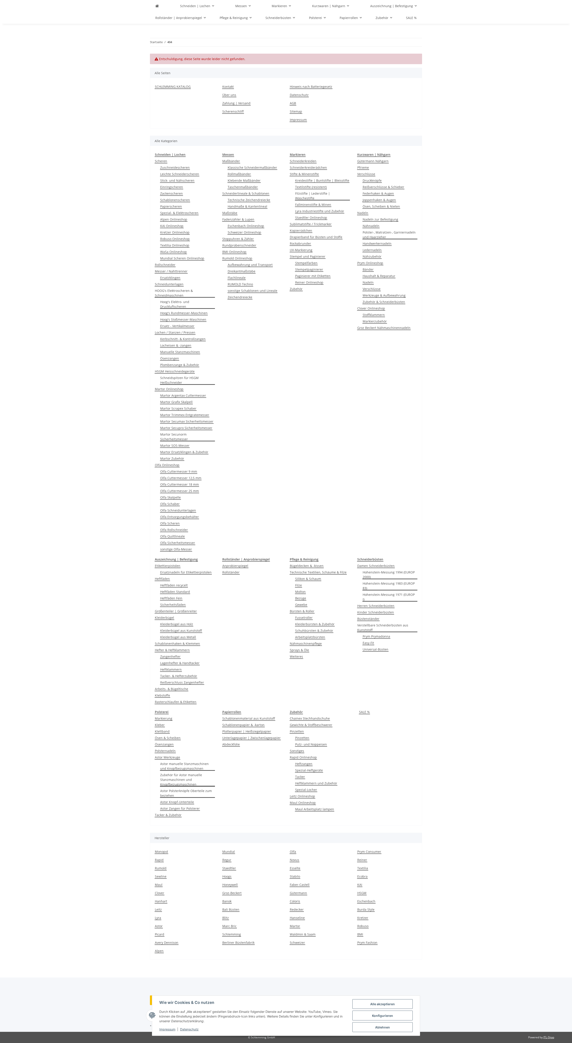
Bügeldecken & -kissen (307, 566)
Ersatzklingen (170, 278)
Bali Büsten (230, 909)
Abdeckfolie (231, 744)
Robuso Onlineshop (175, 239)
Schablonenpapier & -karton (243, 725)
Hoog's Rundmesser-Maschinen (184, 313)
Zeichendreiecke (240, 297)
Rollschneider (165, 265)
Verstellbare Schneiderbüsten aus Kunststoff (382, 627)
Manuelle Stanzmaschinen (180, 352)
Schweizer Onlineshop (244, 232)
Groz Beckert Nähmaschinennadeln (383, 328)
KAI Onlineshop (171, 226)
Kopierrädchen (301, 230)
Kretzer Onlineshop (174, 232)
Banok (226, 901)
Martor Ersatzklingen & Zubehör (184, 452)
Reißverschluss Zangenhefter (182, 682)
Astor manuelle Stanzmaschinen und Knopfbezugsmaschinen (184, 766)
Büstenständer (368, 619)
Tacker (300, 777)
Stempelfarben (306, 263)
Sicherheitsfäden (173, 605)
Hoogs (226, 876)
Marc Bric (229, 926)
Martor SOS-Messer (174, 445)
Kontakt (228, 86)
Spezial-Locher (306, 790)
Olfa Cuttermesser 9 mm (178, 471)
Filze (298, 585)
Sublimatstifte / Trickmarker (311, 224)
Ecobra (362, 876)
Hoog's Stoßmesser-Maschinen (183, 319)
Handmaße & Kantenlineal (247, 206)
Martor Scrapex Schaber (178, 408)
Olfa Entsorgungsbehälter (179, 517)
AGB (293, 103)
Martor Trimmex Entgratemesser (184, 415)
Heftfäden (162, 579)
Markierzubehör (375, 321)
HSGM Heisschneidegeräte (175, 371)
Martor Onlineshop (169, 389)
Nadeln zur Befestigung (380, 219)
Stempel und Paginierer (307, 256)
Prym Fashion (367, 942)
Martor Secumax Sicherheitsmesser (186, 421)
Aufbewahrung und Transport (250, 265)
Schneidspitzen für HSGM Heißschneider (179, 380)
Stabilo (295, 876)
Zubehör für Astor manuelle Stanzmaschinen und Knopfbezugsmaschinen (181, 779)
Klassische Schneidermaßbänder (252, 167)
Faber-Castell (299, 885)
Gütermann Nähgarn (373, 161)
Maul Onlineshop (303, 803)
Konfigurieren (382, 1016)
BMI (360, 934)
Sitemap (296, 111)
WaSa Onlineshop (173, 252)
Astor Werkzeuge (167, 757)
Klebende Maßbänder (244, 180)
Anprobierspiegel (235, 566)
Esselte (295, 868)
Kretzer (362, 918)
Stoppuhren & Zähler (238, 239)
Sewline (160, 876)
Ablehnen (382, 1027)
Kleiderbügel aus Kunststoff (181, 630)
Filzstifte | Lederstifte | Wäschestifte (312, 195)
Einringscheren (171, 187)
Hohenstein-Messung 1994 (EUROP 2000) (389, 574)
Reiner (362, 860)
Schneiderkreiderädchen (308, 167)
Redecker (297, 909)
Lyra (158, 918)
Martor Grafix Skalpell (176, 402)
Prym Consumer (369, 851)
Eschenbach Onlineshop (246, 226)
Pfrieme (363, 167)
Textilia (362, 868)
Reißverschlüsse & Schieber (383, 187)
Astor (159, 926)
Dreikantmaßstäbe (241, 271)
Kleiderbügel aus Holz (176, 624)
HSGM (361, 893)
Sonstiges (297, 751)
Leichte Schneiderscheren (179, 174)
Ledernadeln (372, 250)
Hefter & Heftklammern (172, 650)
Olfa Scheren (170, 523)
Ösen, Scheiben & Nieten (381, 206)
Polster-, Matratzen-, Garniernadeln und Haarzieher (389, 234)
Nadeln (362, 213)
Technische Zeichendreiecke (249, 200)
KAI (359, 885)
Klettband (162, 731)
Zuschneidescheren (175, 167)
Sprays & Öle (299, 650)
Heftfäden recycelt (174, 585)
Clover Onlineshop (371, 308)
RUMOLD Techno (240, 284)
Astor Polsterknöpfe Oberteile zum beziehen (186, 793)
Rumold (160, 868)
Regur (226, 860)
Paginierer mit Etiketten (312, 276)
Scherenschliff (233, 111)
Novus (294, 860)
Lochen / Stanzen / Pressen (175, 332)
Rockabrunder (300, 243)
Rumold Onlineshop (237, 258)
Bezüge (300, 598)
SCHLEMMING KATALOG (173, 86)
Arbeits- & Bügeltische (171, 689)
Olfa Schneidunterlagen (178, 510)
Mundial (228, 851)
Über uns (229, 95)
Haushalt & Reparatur (379, 276)
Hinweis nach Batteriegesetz (311, 86)
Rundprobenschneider (239, 245)
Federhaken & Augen (378, 193)
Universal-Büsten (375, 649)
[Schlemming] (157, 6)
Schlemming (231, 934)
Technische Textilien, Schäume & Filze (318, 572)
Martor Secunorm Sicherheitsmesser (174, 436)
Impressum (167, 1029)
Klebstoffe (162, 695)
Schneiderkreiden (303, 161)
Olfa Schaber (170, 504)
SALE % (364, 712)
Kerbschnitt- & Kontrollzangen (183, 339)
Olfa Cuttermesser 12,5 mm (180, 478)
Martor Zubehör (172, 458)
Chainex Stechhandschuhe (310, 718)
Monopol (161, 851)
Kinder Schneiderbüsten (375, 612)
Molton (300, 592)
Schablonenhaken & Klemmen (177, 643)
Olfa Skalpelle (170, 497)
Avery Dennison (166, 942)
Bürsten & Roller (302, 611)
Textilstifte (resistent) (311, 187)
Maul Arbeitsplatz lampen (314, 809)
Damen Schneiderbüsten (376, 566)
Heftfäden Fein (171, 598)
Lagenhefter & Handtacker (180, 663)
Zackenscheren (171, 193)
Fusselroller (304, 617)
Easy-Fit (368, 643)
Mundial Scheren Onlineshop (182, 258)
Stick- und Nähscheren (177, 180)
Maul (158, 885)
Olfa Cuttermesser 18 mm (179, 484)
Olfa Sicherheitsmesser (177, 543)
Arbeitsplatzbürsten (310, 637)
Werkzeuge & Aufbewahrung (384, 295)
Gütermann (298, 893)
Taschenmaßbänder (243, 187)
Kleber (160, 725)
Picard (159, 934)
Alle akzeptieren (382, 1004)
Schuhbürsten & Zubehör (314, 630)
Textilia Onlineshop (174, 245)
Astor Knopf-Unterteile (177, 802)
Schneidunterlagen (169, 284)
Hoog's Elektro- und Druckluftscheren (174, 304)
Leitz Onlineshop (302, 796)
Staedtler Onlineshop (311, 217)
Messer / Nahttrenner (171, 271)
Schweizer (297, 942)
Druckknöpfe (372, 180)
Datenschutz (189, 1029)
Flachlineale (237, 278)
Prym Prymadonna (376, 636)
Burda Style (365, 909)
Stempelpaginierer (309, 269)
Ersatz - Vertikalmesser (177, 326)
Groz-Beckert (232, 893)
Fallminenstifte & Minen (313, 204)
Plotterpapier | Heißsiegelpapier (246, 731)
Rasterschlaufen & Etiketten (175, 702)
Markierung (163, 718)
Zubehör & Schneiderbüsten (384, 302)
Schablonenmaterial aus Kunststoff (248, 718)
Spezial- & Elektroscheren (179, 213)
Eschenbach (366, 901)
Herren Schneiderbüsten (375, 606)
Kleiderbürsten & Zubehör (314, 624)
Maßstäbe (229, 213)
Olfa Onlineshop (167, 465)
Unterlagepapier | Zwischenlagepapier (251, 738)
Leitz (158, 909)
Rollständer (231, 572)
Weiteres (296, 656)
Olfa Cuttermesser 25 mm (179, 491)
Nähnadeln (371, 226)
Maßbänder (231, 161)
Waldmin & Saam (302, 934)
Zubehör (296, 289)
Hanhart (161, 901)
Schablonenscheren (175, 200)
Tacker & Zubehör (168, 815)
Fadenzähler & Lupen (238, 219)
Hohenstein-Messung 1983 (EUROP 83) (389, 585)
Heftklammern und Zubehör (316, 783)
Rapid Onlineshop (303, 757)
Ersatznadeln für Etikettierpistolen (186, 572)
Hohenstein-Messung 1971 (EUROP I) (389, 596)
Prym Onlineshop (370, 263)
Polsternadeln (165, 751)
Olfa (293, 851)
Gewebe (301, 605)
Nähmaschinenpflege (306, 643)
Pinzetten (297, 731)
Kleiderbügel (164, 617)
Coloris (295, 901)
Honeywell (230, 885)
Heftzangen (303, 764)
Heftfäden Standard (175, 592)
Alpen (159, 951)
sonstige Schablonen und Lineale (252, 291)
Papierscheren (171, 206)
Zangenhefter (170, 656)
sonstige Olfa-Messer (176, 549)
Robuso (362, 926)
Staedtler (229, 868)
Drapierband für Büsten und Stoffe (316, 237)
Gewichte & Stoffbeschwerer (311, 725)
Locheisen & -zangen (175, 345)
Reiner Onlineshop (309, 282)
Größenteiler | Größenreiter (176, 611)
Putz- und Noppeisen (311, 744)
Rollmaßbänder (239, 174)
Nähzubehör (372, 256)
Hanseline (297, 918)
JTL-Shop (548, 1037)
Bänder (368, 269)
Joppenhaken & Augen (379, 200)
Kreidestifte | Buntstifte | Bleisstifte (322, 180)
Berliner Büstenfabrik (238, 942)
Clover (159, 893)
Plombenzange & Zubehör (179, 365)
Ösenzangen (169, 358)
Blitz (225, 918)
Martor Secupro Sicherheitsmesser (186, 428)
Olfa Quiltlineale (172, 536)
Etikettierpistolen (167, 566)
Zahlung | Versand (236, 103)
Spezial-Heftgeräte (309, 770)
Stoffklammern (374, 315)
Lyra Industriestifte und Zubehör (319, 211)
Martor (295, 926)
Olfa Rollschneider (174, 530)
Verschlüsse (366, 174)
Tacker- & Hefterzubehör (178, 676)
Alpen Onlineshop (173, 219)
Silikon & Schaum (308, 579)
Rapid (159, 860)
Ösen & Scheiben (168, 738)
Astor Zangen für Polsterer (180, 808)
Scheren (161, 161)
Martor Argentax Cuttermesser (183, 395)
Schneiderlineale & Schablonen (245, 193)
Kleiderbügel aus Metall (178, 637)
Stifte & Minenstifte (304, 174)
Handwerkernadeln (377, 243)
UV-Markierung (301, 250)
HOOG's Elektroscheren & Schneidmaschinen (174, 293)
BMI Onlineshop (234, 252)
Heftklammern (171, 669)
